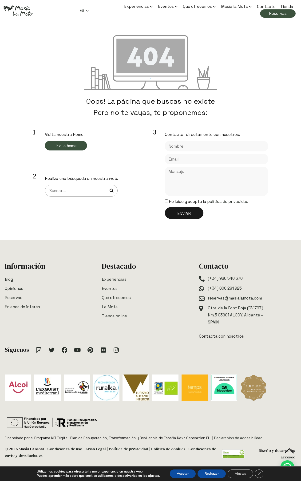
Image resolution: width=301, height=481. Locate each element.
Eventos (166, 6)
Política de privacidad (128, 449)
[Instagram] (116, 350)
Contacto (266, 6)
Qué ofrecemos (197, 6)
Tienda (286, 6)
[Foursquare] (38, 350)
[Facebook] (64, 350)
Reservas (278, 13)
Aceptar (183, 473)
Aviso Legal (95, 449)
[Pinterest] (90, 350)
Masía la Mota (234, 6)
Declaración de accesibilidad (238, 438)
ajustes (153, 476)
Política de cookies (168, 449)
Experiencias (136, 6)
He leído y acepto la (208, 201)
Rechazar (212, 473)
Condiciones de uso (64, 449)
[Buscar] (111, 190)
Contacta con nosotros (221, 336)
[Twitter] (51, 350)
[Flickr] (103, 350)
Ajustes (240, 473)
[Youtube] (77, 350)
